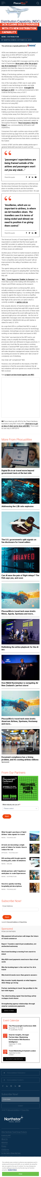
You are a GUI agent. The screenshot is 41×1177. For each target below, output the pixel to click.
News (3, 37)
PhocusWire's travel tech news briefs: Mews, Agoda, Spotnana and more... (18, 612)
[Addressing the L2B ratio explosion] (20, 491)
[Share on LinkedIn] (32, 177)
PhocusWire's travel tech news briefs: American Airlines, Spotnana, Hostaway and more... (19, 721)
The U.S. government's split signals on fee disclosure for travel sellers (18, 540)
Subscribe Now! (9, 1094)
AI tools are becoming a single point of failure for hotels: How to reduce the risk (14, 847)
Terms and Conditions (12, 922)
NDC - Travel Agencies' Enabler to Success (18, 279)
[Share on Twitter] (29, 177)
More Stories (9, 1011)
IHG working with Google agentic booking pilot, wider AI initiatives (13, 859)
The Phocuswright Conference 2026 (22, 1026)
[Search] (38, 3)
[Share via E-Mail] (35, 177)
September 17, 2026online (15, 1045)
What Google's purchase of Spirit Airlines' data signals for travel (13, 833)
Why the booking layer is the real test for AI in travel (18, 968)
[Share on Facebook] (26, 177)
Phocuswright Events (15, 1080)
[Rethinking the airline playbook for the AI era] (20, 631)
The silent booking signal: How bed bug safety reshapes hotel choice (18, 997)
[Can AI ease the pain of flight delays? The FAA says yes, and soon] (20, 560)
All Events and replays (14, 1059)
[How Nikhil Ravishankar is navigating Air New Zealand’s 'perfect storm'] (20, 667)
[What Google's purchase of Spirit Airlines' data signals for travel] (34, 836)
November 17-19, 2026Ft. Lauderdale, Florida (16, 1029)
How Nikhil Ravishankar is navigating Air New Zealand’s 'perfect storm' (19, 684)
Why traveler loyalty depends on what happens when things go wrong (18, 981)
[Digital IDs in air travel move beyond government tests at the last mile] (20, 455)
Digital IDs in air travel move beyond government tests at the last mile (17, 471)
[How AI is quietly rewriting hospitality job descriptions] (34, 888)
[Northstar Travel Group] (13, 1119)
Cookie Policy (12, 1170)
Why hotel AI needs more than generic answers (19, 975)
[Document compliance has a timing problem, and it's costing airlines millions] (20, 741)
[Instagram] (11, 1086)
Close (20, 1174)
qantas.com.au (22, 302)
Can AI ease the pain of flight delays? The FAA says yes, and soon (20, 576)
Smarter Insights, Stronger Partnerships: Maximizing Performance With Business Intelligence (19, 1038)
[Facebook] (2, 1086)
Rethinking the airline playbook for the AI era (19, 648)
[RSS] (15, 1086)
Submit (20, 1106)
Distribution (13, 37)
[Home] (20, 3)
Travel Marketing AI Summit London (22, 1051)
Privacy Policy (25, 1110)
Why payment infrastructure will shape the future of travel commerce (19, 937)
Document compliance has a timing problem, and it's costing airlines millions (20, 758)
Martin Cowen (10, 40)
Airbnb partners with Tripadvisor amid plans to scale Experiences (13, 872)
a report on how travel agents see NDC (19, 375)
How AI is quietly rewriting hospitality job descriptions (11, 885)
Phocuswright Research (16, 1073)
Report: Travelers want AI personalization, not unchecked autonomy (18, 945)
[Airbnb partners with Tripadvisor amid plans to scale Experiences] (34, 875)
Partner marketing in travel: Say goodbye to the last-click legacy (19, 989)
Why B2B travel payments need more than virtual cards (19, 961)
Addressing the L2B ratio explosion (17, 506)
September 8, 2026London (14, 1054)
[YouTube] (19, 1086)
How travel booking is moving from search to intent (18, 953)
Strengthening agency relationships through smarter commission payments (18, 1005)
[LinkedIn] (7, 1086)
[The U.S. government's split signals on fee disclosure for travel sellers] (20, 524)
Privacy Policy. (23, 922)
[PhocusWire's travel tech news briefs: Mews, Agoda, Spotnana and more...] (20, 596)
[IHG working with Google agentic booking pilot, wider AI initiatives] (34, 862)
